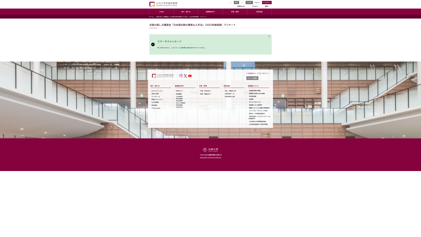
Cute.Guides (156, 108)
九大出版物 (155, 102)
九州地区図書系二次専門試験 (258, 124)
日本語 (249, 2)
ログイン (268, 2)
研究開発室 (252, 96)
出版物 (251, 99)
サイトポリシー (263, 73)
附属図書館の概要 (254, 91)
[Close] (269, 36)
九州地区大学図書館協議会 (257, 121)
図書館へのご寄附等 (255, 105)
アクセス (255, 6)
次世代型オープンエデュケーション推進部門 (259, 117)
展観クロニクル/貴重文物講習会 (259, 108)
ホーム (151, 17)
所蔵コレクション (157, 99)
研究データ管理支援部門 (257, 113)
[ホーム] (163, 4)
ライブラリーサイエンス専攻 (258, 111)
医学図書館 (179, 101)
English (257, 2)
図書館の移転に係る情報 (257, 93)
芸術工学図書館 (180, 103)
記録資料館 (179, 107)
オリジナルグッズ (254, 102)
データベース (156, 96)
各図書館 (179, 94)
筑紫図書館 (179, 105)
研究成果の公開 (230, 96)
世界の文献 (155, 94)
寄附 (266, 6)
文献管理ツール (230, 94)
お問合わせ (241, 6)
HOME (161, 12)
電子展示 (154, 105)
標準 (236, 2)
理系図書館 (179, 99)
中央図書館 (179, 96)
